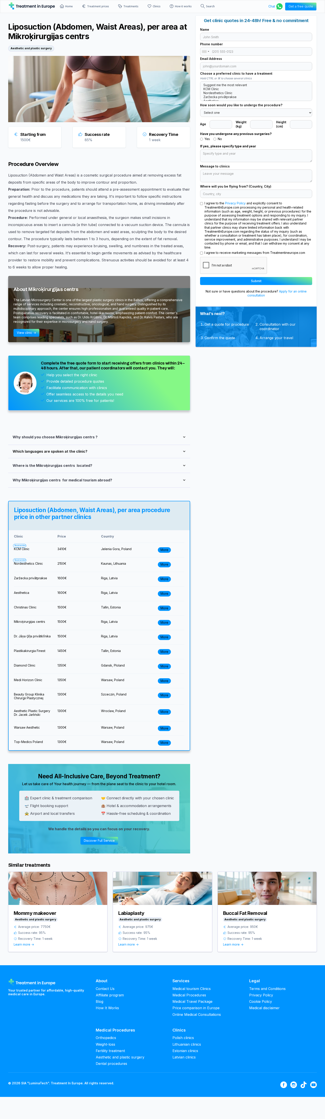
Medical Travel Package (192, 1001)
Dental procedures (111, 1064)
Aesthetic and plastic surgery (120, 1057)
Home (69, 6)
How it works (183, 6)
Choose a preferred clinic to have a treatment (236, 73)
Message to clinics (215, 166)
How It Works (107, 1008)
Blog (99, 1001)
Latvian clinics (184, 1057)
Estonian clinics (185, 1051)
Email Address (211, 59)
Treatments (130, 6)
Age (203, 124)
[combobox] (205, 51)
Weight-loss (105, 1044)
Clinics (157, 6)
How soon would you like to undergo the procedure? (241, 105)
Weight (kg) (241, 124)
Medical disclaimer (264, 1008)
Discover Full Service (99, 840)
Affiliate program (110, 995)
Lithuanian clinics (186, 1044)
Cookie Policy (260, 1001)
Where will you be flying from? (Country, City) (235, 186)
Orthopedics (106, 1038)
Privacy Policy (235, 203)
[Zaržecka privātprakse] (256, 97)
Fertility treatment (110, 1051)
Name (204, 29)
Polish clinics (183, 1038)
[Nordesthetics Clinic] (256, 93)
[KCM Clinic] (256, 89)
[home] (31, 6)
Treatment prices (98, 6)
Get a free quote (301, 6)
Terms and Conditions (267, 989)
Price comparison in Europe (196, 1008)
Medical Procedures (189, 995)
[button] (99, 437)
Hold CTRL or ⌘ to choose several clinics (226, 78)
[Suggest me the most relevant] (256, 85)
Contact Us (105, 989)
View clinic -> (26, 332)
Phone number (211, 44)
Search (210, 6)
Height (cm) (281, 124)
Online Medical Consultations (196, 1015)
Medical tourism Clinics (191, 989)
